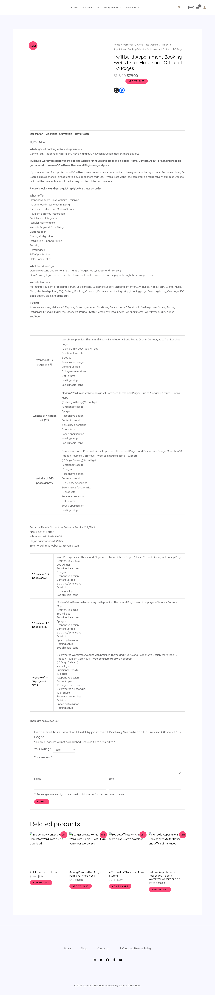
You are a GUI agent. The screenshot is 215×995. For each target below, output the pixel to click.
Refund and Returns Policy (135, 948)
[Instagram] (94, 959)
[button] (179, 8)
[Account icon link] (204, 7)
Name (38, 778)
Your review (43, 757)
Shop (84, 948)
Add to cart (137, 81)
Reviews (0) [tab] (82, 133)
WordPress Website (147, 44)
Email (112, 778)
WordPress (129, 44)
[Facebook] (122, 90)
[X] (116, 90)
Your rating (42, 749)
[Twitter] (100, 959)
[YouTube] (120, 959)
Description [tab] (36, 133)
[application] (119, 7)
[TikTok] (114, 959)
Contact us (103, 948)
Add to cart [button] (41, 882)
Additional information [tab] (59, 133)
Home (117, 44)
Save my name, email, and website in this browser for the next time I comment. (82, 794)
